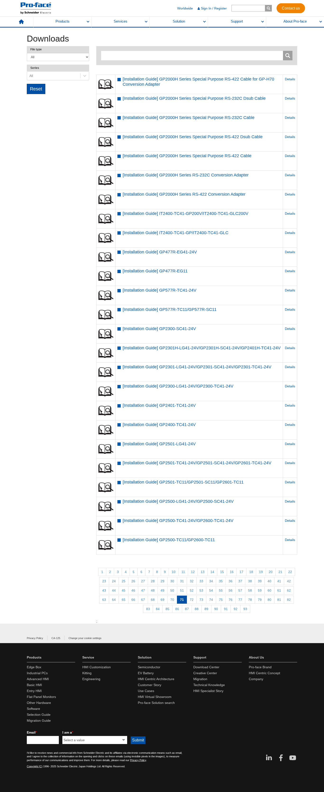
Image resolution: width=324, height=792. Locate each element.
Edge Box (34, 667)
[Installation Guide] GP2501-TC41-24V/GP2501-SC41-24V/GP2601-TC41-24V (197, 462)
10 (174, 572)
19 (261, 572)
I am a (67, 732)
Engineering (91, 679)
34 (211, 581)
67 (143, 600)
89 (206, 609)
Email (32, 732)
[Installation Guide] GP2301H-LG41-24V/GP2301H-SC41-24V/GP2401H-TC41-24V (202, 348)
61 (279, 590)
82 (289, 600)
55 (221, 590)
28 (153, 581)
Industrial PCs (37, 673)
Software (33, 709)
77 (240, 600)
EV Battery (146, 673)
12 (193, 572)
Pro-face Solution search (156, 703)
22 (290, 572)
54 (211, 590)
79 (260, 600)
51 (182, 590)
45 (123, 590)
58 (250, 590)
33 (201, 581)
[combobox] (29, 75)
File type (36, 49)
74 (211, 600)
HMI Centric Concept (264, 673)
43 (104, 590)
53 (201, 590)
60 (269, 590)
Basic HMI (34, 685)
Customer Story (149, 685)
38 (250, 581)
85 (167, 609)
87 (187, 609)
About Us (256, 657)
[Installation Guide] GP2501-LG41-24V (159, 443)
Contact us (291, 8)
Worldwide (185, 8)
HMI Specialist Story (208, 691)
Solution (179, 21)
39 (260, 581)
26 (133, 581)
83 (148, 609)
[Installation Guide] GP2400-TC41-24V (159, 424)
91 (226, 609)
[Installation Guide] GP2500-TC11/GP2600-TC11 (169, 539)
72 (192, 600)
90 (216, 609)
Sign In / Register (214, 8)
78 (250, 600)
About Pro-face (295, 21)
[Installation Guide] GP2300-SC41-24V (159, 328)
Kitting (87, 673)
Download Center (206, 667)
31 (182, 581)
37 (240, 581)
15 (222, 572)
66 (133, 600)
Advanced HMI (38, 679)
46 (133, 590)
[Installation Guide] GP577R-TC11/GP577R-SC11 (170, 309)
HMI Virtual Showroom (154, 697)
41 (279, 581)
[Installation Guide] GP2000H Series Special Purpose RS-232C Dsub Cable (194, 98)
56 (230, 590)
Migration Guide (39, 720)
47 (143, 590)
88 (197, 609)
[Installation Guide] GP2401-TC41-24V (159, 405)
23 (104, 581)
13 (202, 572)
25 (123, 581)
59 (260, 590)
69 (162, 600)
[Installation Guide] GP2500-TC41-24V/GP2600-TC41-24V (178, 520)
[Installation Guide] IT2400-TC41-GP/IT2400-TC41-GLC (175, 232)
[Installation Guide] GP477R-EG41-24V (160, 252)
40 (269, 581)
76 (230, 600)
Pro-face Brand (260, 667)
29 (162, 581)
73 (201, 600)
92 (235, 609)
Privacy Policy (35, 638)
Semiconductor (149, 667)
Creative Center (205, 673)
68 (153, 600)
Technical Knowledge (209, 685)
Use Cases (146, 691)
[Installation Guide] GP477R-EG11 (155, 271)
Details (290, 79)
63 (104, 600)
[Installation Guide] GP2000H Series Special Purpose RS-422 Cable (187, 155)
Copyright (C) (34, 766)
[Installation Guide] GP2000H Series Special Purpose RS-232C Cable (189, 117)
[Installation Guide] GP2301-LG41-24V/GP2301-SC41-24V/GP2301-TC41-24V (197, 367)
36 (230, 581)
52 (192, 590)
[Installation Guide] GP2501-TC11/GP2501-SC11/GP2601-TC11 (183, 482)
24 (114, 581)
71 (182, 600)
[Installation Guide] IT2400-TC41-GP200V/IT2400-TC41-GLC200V (185, 213)
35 (221, 581)
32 (192, 581)
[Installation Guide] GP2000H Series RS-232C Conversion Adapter (186, 175)
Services (120, 21)
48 (153, 590)
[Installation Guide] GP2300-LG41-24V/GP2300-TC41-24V (178, 386)
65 (123, 600)
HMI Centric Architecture (156, 679)
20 (271, 572)
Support (237, 21)
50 (172, 590)
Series (34, 68)
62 (289, 590)
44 (114, 590)
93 (245, 609)
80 (269, 600)
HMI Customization (96, 667)
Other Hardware (39, 703)
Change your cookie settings (85, 638)
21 (280, 572)
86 (177, 609)
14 (212, 572)
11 (183, 572)
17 (241, 572)
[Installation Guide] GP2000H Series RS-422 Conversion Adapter (184, 194)
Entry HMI (34, 691)
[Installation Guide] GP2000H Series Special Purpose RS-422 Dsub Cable (193, 136)
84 (158, 609)
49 (162, 590)
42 (289, 581)
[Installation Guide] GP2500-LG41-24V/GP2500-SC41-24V (178, 501)
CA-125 (55, 638)
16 (232, 572)
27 (143, 581)
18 (251, 572)
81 (279, 600)
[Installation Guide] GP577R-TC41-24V (159, 290)
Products (62, 21)
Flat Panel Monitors (41, 697)
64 (114, 600)
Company (256, 679)
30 (172, 581)
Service (88, 657)
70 (172, 600)
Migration (200, 679)
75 (221, 600)
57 (240, 590)
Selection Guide (39, 714)
